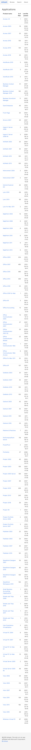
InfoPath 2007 (7, 149)
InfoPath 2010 (7, 156)
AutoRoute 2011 (8, 69)
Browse (12, 2)
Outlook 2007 (7, 409)
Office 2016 (6, 286)
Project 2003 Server (9, 474)
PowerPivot (6, 445)
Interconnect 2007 (8, 178)
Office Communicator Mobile (7, 338)
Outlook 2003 (7, 401)
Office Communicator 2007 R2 (7, 331)
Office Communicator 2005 (7, 317)
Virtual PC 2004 (8, 632)
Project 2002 (7, 459)
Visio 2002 (6, 676)
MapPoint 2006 (8, 221)
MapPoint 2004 (8, 214)
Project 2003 (7, 466)
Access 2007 (7, 33)
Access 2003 (7, 26)
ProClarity (6, 452)
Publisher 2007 (7, 546)
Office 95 (6, 300)
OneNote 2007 (7, 380)
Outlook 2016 (7, 423)
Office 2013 (6, 279)
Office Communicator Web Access (9, 353)
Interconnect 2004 (9, 170)
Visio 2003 (6, 683)
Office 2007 (6, 264)
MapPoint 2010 (7, 235)
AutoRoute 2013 (8, 77)
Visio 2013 (6, 705)
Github (5, 741)
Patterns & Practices (9, 430)
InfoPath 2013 (7, 163)
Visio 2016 (6, 712)
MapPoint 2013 (7, 250)
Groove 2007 (7, 120)
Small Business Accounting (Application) (7, 591)
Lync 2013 (6, 199)
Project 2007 (7, 481)
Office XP (6, 365)
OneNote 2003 (7, 372)
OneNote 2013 (7, 394)
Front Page (6, 113)
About (26, 2)
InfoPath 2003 (7, 142)
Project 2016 (7, 502)
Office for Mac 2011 (9, 358)
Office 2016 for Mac (9, 293)
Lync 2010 (6, 192)
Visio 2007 (6, 690)
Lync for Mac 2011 (8, 206)
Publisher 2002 (7, 531)
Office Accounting (8, 308)
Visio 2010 (6, 697)
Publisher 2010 (7, 553)
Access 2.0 (6, 19)
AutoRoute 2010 (8, 62)
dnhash (4, 2)
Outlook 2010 (7, 416)
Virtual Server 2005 (9, 661)
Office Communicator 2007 (7, 324)
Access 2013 (7, 48)
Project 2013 (7, 495)
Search (19, 2)
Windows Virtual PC (9, 719)
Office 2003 (6, 257)
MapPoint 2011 (7, 243)
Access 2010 (7, 40)
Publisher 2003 (7, 539)
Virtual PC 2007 (8, 640)
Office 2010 (6, 271)
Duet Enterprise (8, 105)
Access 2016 (7, 55)
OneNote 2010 (7, 387)
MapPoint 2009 (8, 228)
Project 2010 (7, 488)
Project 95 (6, 510)
